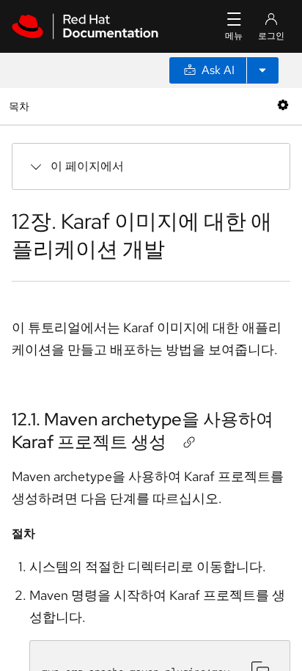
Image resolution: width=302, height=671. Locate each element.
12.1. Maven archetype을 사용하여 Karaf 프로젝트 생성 (142, 430)
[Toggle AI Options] (262, 70)
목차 (21, 106)
